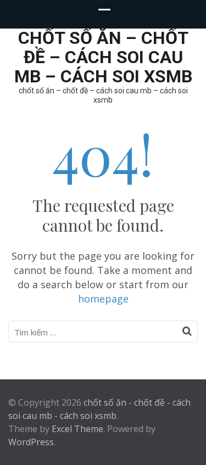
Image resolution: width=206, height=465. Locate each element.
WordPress (31, 442)
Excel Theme (77, 429)
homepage (103, 298)
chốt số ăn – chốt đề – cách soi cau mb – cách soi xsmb (103, 57)
